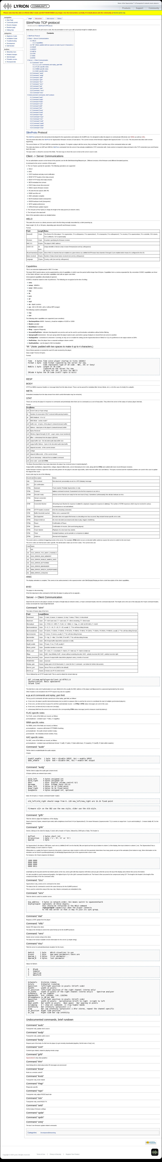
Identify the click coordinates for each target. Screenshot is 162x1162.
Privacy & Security (55, 1154)
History (59, 18)
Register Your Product (72, 1154)
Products (126, 8)
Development (44, 1132)
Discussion (38, 18)
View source (50, 18)
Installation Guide (12, 38)
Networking (52, 1132)
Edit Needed (10, 46)
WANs (133, 137)
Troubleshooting (12, 41)
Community (154, 8)
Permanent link (11, 62)
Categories (32, 1133)
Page (30, 18)
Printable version (12, 59)
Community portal (12, 22)
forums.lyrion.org (119, 13)
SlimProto (31, 132)
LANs (143, 137)
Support (139, 8)
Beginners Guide (12, 36)
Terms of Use (41, 1154)
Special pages (11, 57)
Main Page (10, 20)
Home (18, 7)
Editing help (10, 30)
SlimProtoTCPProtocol (45, 26)
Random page (11, 27)
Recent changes (12, 25)
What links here (11, 52)
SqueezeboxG (30, 1058)
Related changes (12, 54)
